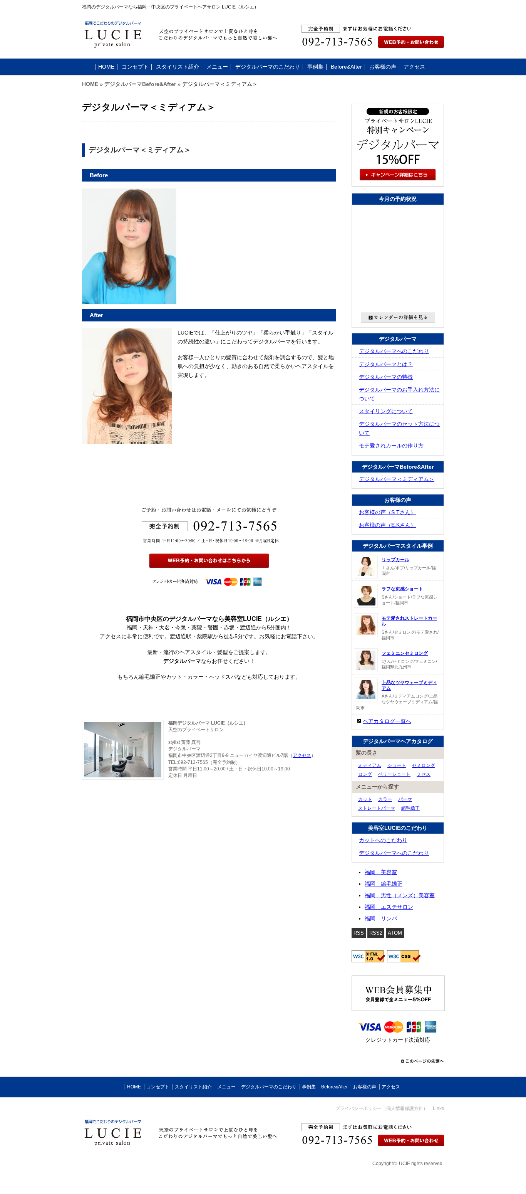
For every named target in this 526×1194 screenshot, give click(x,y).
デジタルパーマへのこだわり (394, 351)
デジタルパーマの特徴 (386, 377)
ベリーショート (394, 774)
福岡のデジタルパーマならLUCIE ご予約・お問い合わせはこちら (411, 1140)
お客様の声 (382, 67)
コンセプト (135, 67)
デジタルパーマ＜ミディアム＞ (396, 479)
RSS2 (375, 933)
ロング (365, 774)
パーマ (405, 799)
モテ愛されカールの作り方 (391, 446)
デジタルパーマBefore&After (140, 84)
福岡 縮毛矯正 (383, 884)
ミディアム (369, 765)
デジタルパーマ (398, 339)
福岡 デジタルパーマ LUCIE (135, 37)
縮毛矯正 (410, 808)
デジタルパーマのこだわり (267, 67)
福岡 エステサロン (389, 907)
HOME (106, 67)
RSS (358, 933)
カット (365, 799)
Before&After (346, 67)
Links (438, 1108)
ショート (396, 765)
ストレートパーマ (376, 808)
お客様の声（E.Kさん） (387, 525)
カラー (385, 799)
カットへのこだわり (383, 840)
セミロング (423, 765)
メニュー (217, 67)
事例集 (315, 67)
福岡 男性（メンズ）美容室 (400, 895)
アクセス (414, 67)
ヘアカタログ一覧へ (387, 721)
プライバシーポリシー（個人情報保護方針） (381, 1108)
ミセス (424, 774)
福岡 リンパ (381, 919)
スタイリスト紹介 (177, 67)
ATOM (395, 933)
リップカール (395, 559)
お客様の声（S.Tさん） (387, 512)
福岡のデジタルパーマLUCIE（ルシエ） (147, 1115)
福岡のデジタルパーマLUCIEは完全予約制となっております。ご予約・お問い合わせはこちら (386, 46)
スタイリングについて (386, 411)
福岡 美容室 (381, 872)
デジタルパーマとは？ (386, 364)
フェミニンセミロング (405, 653)
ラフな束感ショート (402, 589)
